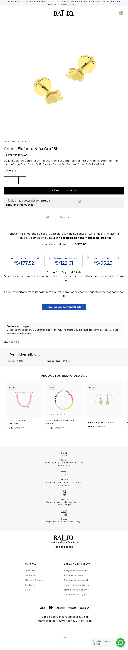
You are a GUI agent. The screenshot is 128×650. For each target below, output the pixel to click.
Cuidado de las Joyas (75, 594)
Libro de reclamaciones (76, 589)
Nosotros (30, 570)
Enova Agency (66, 620)
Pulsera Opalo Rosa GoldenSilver (16, 422)
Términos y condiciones (76, 585)
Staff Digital (85, 620)
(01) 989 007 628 (64, 547)
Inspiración (30, 575)
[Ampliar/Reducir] (12, 631)
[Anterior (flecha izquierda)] (3, 645)
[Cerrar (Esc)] (3, 631)
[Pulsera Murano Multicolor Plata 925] (64, 399)
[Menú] (7, 13)
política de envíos (22, 333)
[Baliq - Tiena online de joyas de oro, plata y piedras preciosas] (64, 13)
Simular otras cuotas (19, 204)
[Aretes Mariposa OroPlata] (104, 399)
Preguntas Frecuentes (76, 570)
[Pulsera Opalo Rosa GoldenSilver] (24, 399)
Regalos (16, 142)
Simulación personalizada (64, 307)
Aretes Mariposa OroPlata (100, 422)
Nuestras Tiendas (34, 580)
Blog (27, 589)
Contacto (30, 585)
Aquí (76, 4)
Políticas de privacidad (76, 580)
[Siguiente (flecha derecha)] (12, 645)
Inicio (7, 142)
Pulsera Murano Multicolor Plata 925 (59, 422)
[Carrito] (120, 13)
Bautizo (26, 142)
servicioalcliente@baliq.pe (64, 542)
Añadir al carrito (64, 190)
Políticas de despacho (75, 575)
